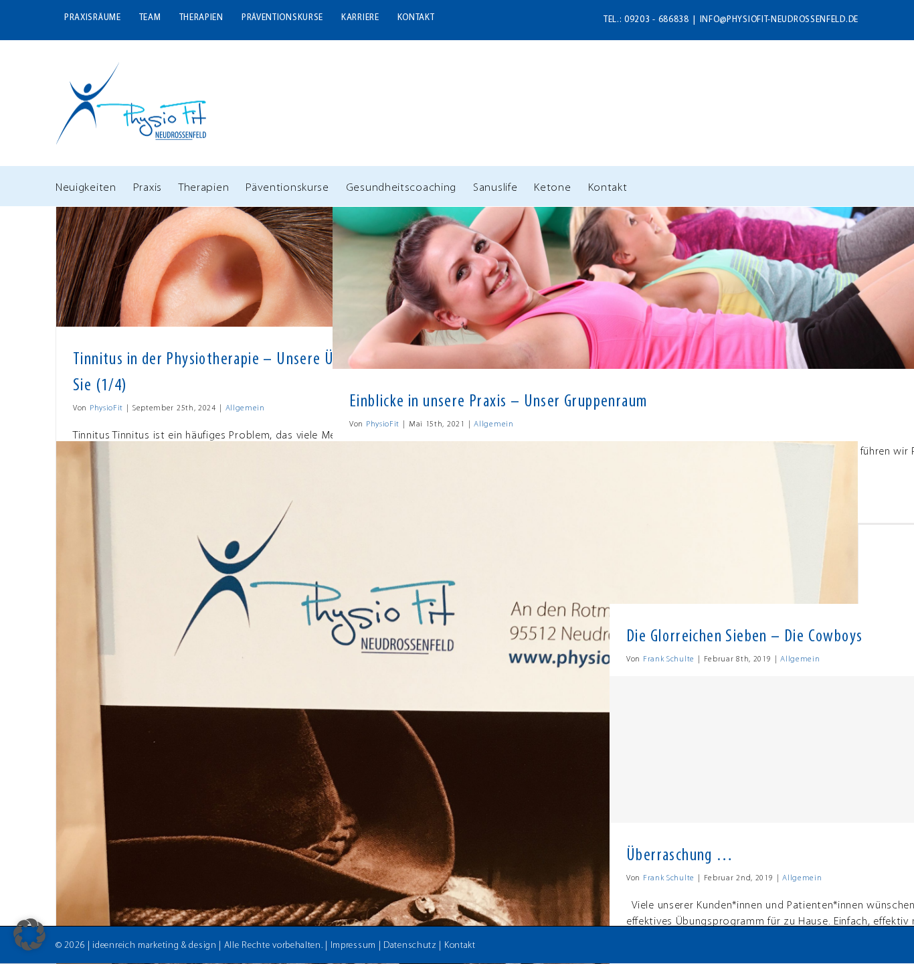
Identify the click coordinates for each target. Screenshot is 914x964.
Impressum (353, 946)
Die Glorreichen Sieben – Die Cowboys (744, 637)
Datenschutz (410, 946)
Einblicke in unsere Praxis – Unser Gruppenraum (498, 402)
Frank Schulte (669, 659)
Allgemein (245, 408)
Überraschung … (680, 856)
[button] (29, 934)
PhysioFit (106, 408)
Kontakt (460, 946)
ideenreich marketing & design (154, 946)
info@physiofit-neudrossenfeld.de (779, 19)
